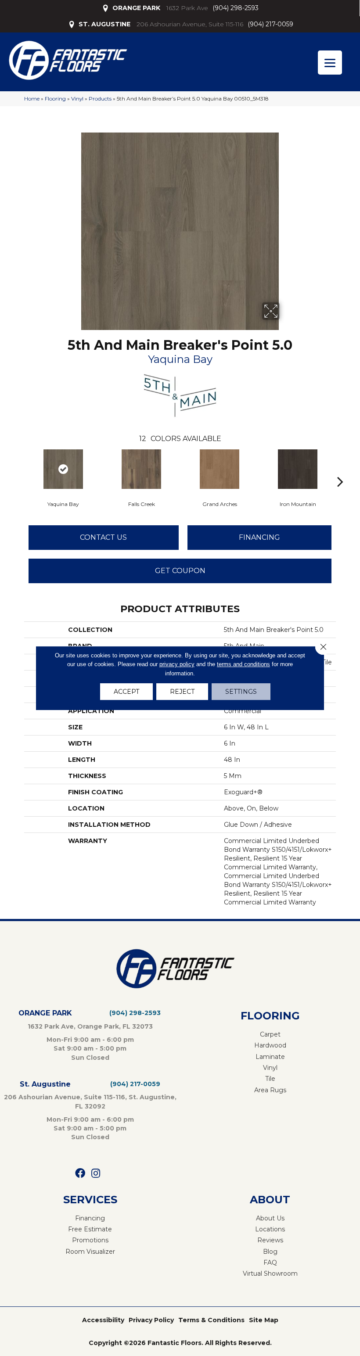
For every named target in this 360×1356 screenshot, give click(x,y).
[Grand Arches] (219, 469)
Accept (126, 692)
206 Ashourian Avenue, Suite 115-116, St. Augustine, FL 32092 (90, 1101)
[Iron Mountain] (298, 469)
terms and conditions (243, 664)
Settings (241, 692)
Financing (259, 537)
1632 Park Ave (187, 8)
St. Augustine (45, 1084)
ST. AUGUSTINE (104, 24)
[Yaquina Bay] (63, 469)
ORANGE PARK (136, 8)
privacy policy (176, 664)
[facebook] (80, 1173)
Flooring (55, 98)
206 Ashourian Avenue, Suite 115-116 (190, 24)
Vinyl (77, 98)
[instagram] (95, 1173)
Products (100, 98)
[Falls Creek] (141, 469)
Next (340, 468)
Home (32, 98)
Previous (19, 468)
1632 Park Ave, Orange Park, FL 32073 (90, 1026)
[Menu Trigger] (330, 62)
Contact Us (103, 537)
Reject (182, 692)
